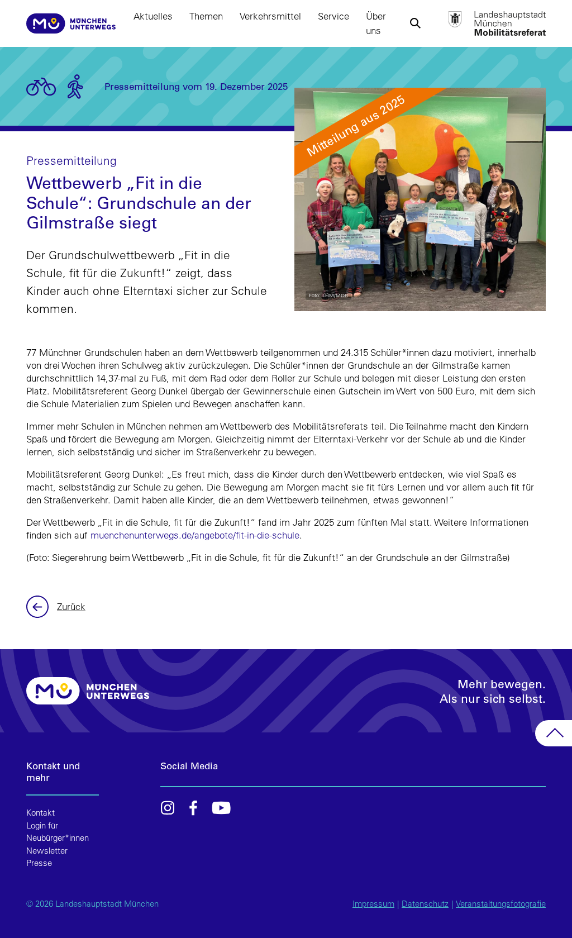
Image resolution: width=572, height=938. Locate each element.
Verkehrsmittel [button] (270, 16)
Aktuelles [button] (153, 16)
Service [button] (333, 16)
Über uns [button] (376, 23)
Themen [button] (206, 16)
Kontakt (40, 812)
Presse (39, 863)
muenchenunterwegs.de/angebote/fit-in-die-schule (194, 535)
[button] (415, 23)
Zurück (38, 607)
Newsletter (47, 850)
